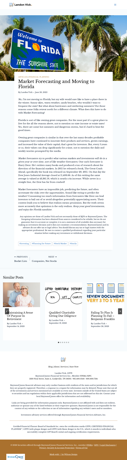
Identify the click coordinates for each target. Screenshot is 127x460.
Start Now (74, 367)
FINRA (83, 376)
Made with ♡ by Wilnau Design (63, 454)
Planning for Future (41, 244)
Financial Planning (39, 77)
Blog (50, 367)
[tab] (58, 342)
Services (64, 367)
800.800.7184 (92, 379)
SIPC (89, 376)
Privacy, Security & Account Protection (56, 448)
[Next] (120, 311)
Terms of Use (82, 448)
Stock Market (60, 244)
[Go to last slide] (7, 311)
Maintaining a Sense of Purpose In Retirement (20, 316)
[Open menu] (115, 5)
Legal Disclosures (107, 445)
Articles (22, 77)
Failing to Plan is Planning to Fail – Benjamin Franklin (103, 316)
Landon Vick (26, 92)
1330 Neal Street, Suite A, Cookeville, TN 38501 (50, 379)
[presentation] (21, 294)
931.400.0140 (78, 379)
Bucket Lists (21, 259)
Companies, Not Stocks (44, 259)
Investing (24, 244)
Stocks (73, 244)
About (56, 367)
